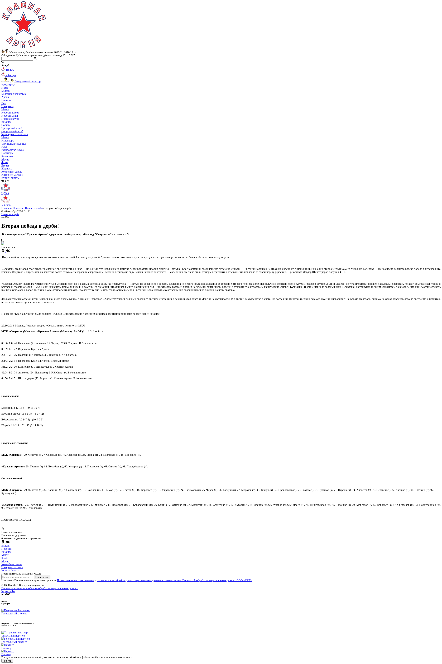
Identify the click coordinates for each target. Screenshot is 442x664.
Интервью (7, 106)
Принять (7, 661)
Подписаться (42, 577)
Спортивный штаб (12, 131)
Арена (5, 97)
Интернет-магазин (12, 567)
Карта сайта (8, 591)
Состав (5, 125)
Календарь (7, 140)
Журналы (6, 168)
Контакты (7, 156)
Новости (18, 208)
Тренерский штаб (11, 128)
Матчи (5, 109)
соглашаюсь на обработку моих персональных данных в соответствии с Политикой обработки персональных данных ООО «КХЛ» (174, 580)
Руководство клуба (12, 149)
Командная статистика (14, 134)
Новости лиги (9, 115)
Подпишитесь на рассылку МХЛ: (21, 573)
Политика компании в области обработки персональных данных (39, 588)
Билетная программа (13, 93)
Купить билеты (10, 570)
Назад (4, 87)
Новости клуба (10, 112)
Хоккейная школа (11, 564)
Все (3, 103)
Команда (6, 551)
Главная (6, 208)
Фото (4, 162)
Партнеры (7, 152)
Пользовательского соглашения (75, 580)
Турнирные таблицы (13, 143)
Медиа (5, 561)
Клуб (4, 558)
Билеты (5, 545)
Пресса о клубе (10, 118)
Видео (5, 165)
